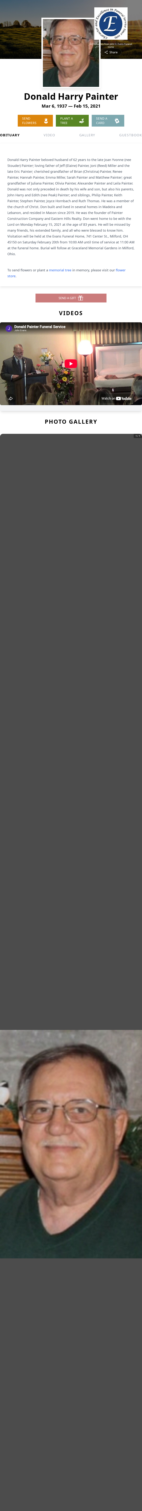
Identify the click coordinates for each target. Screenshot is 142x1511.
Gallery (87, 135)
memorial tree (60, 270)
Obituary (10, 135)
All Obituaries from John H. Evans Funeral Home (111, 46)
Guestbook (130, 135)
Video (49, 135)
